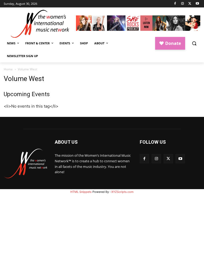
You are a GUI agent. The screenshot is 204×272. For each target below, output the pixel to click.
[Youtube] (197, 4)
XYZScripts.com (122, 192)
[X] (190, 4)
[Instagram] (183, 4)
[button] (194, 43)
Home (8, 69)
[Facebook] (175, 4)
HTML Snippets (81, 192)
